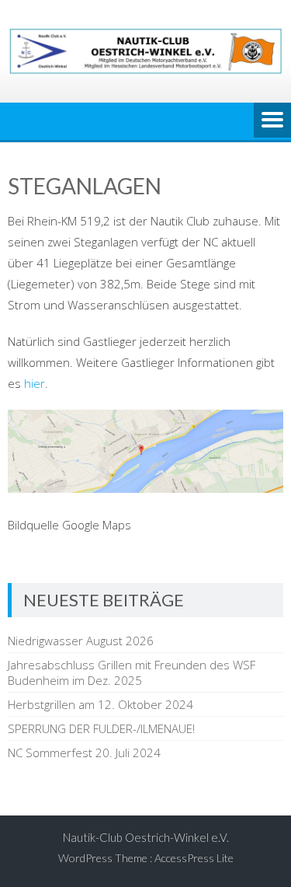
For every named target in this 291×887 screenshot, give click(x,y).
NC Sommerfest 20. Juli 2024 (84, 752)
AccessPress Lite (194, 857)
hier (34, 383)
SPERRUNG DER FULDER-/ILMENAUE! (101, 728)
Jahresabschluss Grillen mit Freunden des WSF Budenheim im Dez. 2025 (131, 672)
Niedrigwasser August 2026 (81, 640)
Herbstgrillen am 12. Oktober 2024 (100, 704)
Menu (272, 121)
